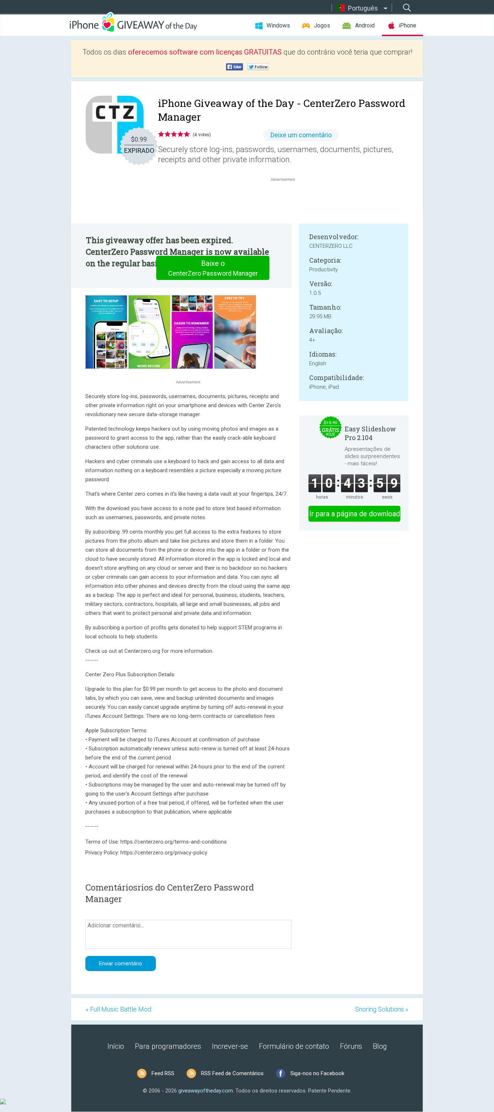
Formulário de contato (294, 1046)
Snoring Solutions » (381, 1009)
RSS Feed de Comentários (232, 1073)
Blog (380, 1046)
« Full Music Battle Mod (118, 1009)
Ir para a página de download (354, 513)
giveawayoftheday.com (205, 1090)
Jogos (322, 25)
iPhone (407, 25)
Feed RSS (163, 1073)
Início (115, 1046)
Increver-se (230, 1046)
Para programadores (168, 1046)
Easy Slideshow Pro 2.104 (370, 433)
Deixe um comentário (301, 135)
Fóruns (351, 1046)
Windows (278, 25)
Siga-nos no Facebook (317, 1073)
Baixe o (213, 268)
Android (365, 25)
